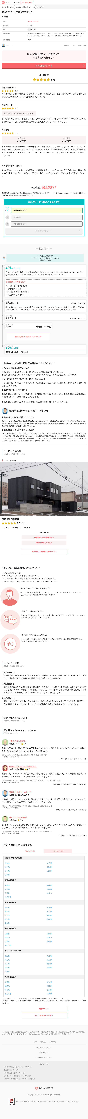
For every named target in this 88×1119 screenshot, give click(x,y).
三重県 (7, 934)
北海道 (7, 863)
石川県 (7, 912)
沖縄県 (49, 994)
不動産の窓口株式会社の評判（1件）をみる (72, 759)
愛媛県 (49, 968)
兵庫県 (7, 941)
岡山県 (7, 960)
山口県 (7, 964)
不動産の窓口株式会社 (18, 741)
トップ (34, 1042)
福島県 (7, 875)
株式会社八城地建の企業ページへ (44, 552)
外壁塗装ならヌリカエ (10, 1070)
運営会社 (43, 1042)
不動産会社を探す (30, 851)
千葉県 (7, 893)
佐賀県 (49, 982)
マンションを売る (58, 851)
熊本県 (49, 986)
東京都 (49, 893)
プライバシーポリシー (44, 1048)
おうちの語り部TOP (8, 7)
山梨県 (7, 915)
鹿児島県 (8, 994)
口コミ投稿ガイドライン (44, 1015)
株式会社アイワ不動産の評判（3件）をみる (72, 835)
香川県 (7, 968)
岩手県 (7, 867)
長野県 (49, 915)
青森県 (49, 863)
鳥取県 (7, 956)
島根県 (49, 956)
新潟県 (7, 908)
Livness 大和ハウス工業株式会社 (22, 766)
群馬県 (7, 889)
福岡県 (7, 982)
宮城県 (49, 867)
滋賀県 (49, 934)
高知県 (7, 971)
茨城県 (7, 885)
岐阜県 (7, 919)
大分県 (7, 990)
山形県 (49, 871)
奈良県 (49, 941)
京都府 (7, 938)
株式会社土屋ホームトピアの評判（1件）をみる (71, 810)
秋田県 (7, 871)
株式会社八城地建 (21, 7)
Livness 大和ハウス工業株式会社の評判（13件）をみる (68, 784)
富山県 (49, 908)
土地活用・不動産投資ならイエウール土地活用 (19, 1079)
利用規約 (53, 1042)
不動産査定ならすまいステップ (13, 1073)
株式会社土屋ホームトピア (20, 792)
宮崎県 (49, 990)
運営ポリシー (44, 1009)
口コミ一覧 (31, 7)
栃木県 (49, 885)
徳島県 (49, 964)
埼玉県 (49, 889)
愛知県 (7, 923)
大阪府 (49, 938)
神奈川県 (8, 897)
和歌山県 (8, 945)
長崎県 (7, 986)
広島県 (49, 960)
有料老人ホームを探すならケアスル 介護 (17, 1076)
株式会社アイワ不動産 (18, 817)
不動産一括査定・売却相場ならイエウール (17, 1067)
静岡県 (49, 919)
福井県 (49, 912)
